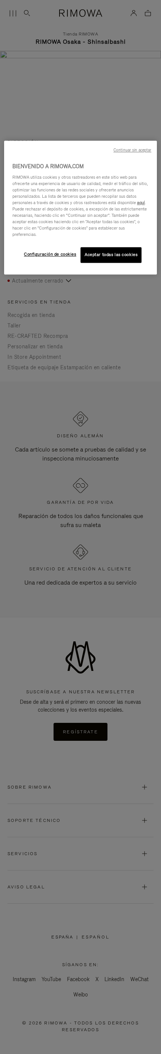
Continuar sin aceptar (132, 149)
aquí (141, 203)
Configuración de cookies (50, 255)
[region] (80, 207)
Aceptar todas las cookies (111, 255)
